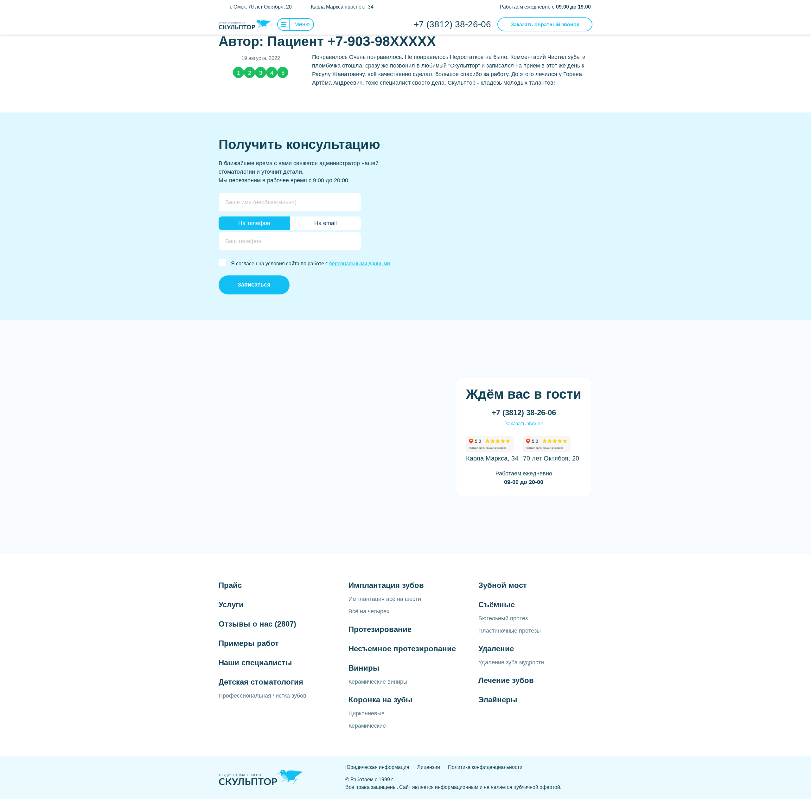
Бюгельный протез (503, 618)
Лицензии (428, 767)
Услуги (231, 604)
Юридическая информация (377, 767)
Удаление (496, 648)
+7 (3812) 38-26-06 (452, 24)
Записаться (254, 284)
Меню (302, 24)
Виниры (364, 668)
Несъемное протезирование (402, 648)
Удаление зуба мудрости (511, 662)
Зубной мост (502, 585)
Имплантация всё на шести (384, 599)
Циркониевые (366, 713)
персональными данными (359, 263)
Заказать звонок (524, 423)
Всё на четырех (368, 611)
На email (325, 223)
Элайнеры (497, 699)
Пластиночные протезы (509, 631)
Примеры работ (249, 643)
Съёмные (496, 604)
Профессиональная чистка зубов (262, 696)
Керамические (367, 726)
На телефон (254, 223)
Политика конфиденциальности (485, 767)
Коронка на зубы (380, 699)
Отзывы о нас (257, 624)
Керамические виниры (377, 682)
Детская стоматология (261, 682)
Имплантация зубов (386, 585)
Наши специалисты (255, 662)
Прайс (230, 585)
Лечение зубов (506, 680)
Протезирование (380, 629)
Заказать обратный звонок (545, 24)
